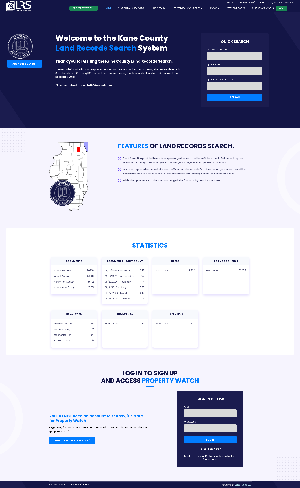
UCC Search (160, 8)
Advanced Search (24, 63)
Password (190, 422)
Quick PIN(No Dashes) (220, 79)
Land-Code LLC (243, 484)
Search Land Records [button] (131, 8)
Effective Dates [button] (236, 8)
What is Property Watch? (72, 440)
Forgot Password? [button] (210, 449)
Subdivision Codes (263, 8)
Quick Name (214, 64)
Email (187, 407)
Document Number (218, 49)
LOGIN (281, 8)
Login (210, 439)
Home (108, 8)
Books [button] (213, 8)
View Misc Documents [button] (187, 8)
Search (235, 97)
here (216, 456)
